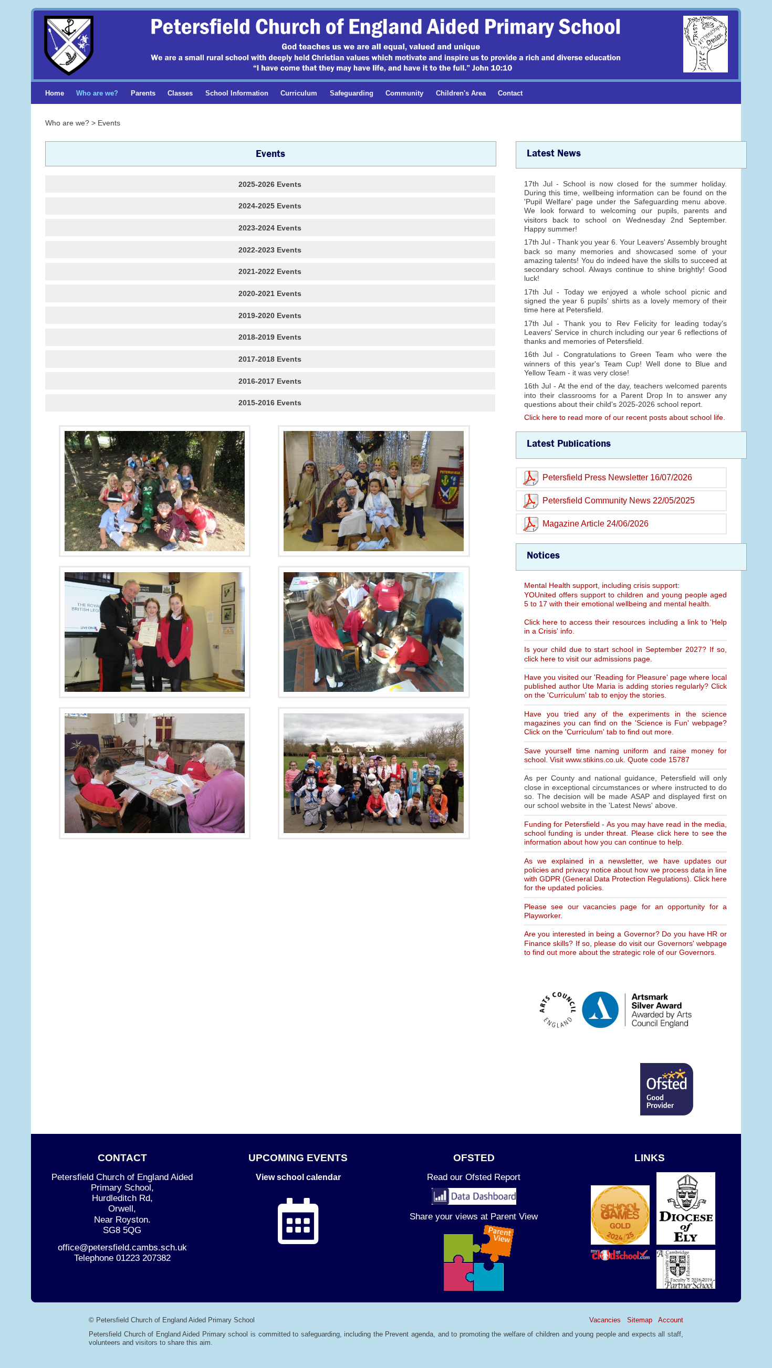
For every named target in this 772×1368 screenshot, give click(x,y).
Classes (180, 93)
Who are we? (97, 93)
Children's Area (461, 93)
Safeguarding (351, 93)
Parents (143, 93)
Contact (510, 93)
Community (404, 93)
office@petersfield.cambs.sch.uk (122, 1248)
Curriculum (298, 93)
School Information (236, 93)
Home (54, 93)
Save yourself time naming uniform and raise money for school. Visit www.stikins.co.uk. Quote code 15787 (625, 755)
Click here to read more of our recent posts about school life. (624, 417)
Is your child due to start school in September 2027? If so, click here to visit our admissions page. (625, 653)
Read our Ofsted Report (473, 1177)
